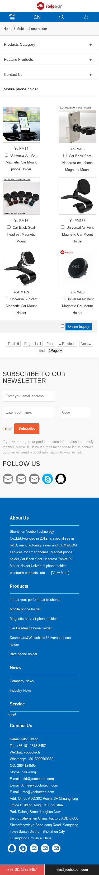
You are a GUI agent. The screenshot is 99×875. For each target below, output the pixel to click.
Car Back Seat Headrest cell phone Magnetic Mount (77, 163)
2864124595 (60, 479)
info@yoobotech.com (34, 479)
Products (19, 586)
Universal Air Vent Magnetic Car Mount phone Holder (22, 162)
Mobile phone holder (31, 29)
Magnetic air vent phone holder (33, 619)
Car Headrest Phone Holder (30, 628)
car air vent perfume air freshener (35, 600)
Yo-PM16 (77, 149)
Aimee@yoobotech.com (21, 479)
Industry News (21, 690)
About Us (19, 518)
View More (60, 573)
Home (7, 29)
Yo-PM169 (21, 292)
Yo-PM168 (77, 221)
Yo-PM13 (77, 292)
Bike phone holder (23, 654)
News (15, 667)
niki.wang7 (47, 479)
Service (17, 704)
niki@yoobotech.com (8, 479)
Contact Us (21, 725)
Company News (22, 681)
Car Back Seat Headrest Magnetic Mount (21, 234)
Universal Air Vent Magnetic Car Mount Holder (78, 234)
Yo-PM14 (21, 149)
